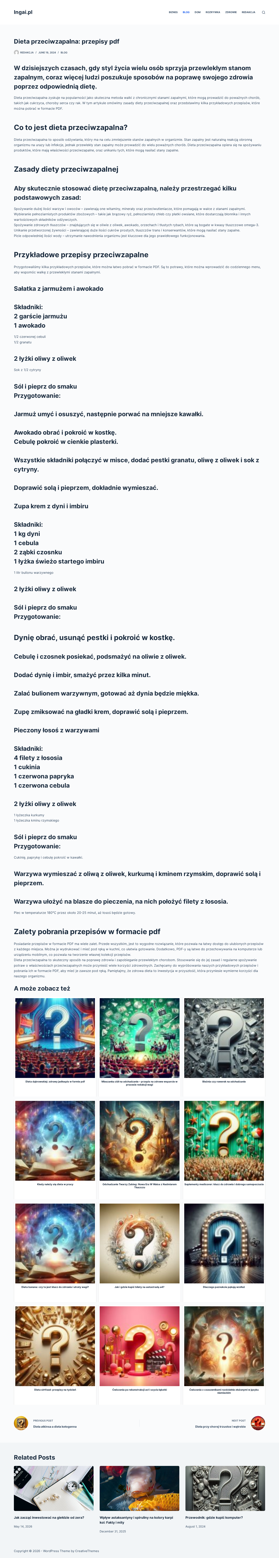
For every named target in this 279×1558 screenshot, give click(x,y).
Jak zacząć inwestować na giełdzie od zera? (49, 1517)
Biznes (173, 12)
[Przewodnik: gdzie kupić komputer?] (225, 1488)
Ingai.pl (23, 12)
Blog (186, 12)
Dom (198, 12)
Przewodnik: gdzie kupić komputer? (214, 1517)
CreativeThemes (87, 1551)
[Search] (263, 12)
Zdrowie (231, 12)
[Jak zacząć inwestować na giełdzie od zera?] (54, 1488)
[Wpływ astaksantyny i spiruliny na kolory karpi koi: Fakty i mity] (139, 1488)
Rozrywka (213, 12)
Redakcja (248, 12)
